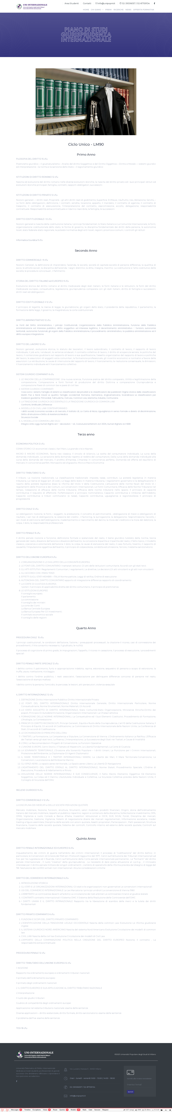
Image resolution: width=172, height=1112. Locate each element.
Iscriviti (130, 1092)
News (128, 10)
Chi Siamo (96, 10)
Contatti (87, 3)
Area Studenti (72, 3)
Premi (108, 10)
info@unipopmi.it (106, 3)
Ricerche (119, 10)
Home (86, 10)
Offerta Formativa (143, 10)
